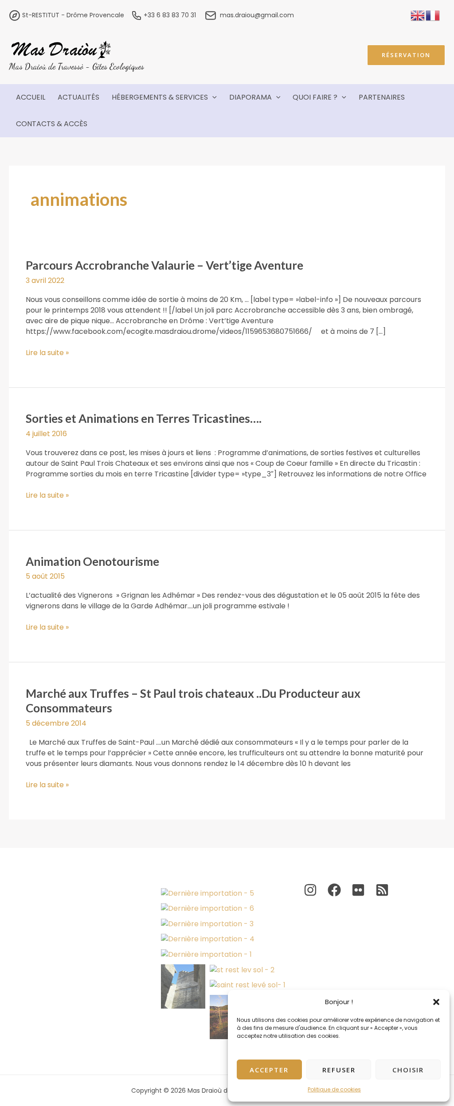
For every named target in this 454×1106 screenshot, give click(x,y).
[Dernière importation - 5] (207, 893)
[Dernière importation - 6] (207, 908)
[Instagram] (310, 890)
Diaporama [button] (250, 97)
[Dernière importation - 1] (206, 954)
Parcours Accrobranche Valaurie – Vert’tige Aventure (164, 265)
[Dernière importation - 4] (207, 939)
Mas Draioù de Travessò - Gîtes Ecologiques (76, 66)
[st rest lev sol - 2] (242, 969)
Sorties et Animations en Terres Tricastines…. (144, 418)
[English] (418, 15)
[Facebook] (334, 890)
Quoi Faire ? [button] (315, 97)
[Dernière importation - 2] (183, 986)
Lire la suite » (47, 353)
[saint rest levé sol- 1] (248, 985)
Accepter (269, 1069)
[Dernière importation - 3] (207, 923)
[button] (436, 1002)
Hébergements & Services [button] (160, 97)
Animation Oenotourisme (92, 561)
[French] (433, 15)
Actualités (78, 97)
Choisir (408, 1069)
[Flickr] (358, 890)
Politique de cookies (334, 1089)
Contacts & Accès (51, 124)
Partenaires (382, 97)
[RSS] (382, 890)
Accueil (30, 97)
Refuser (339, 1069)
